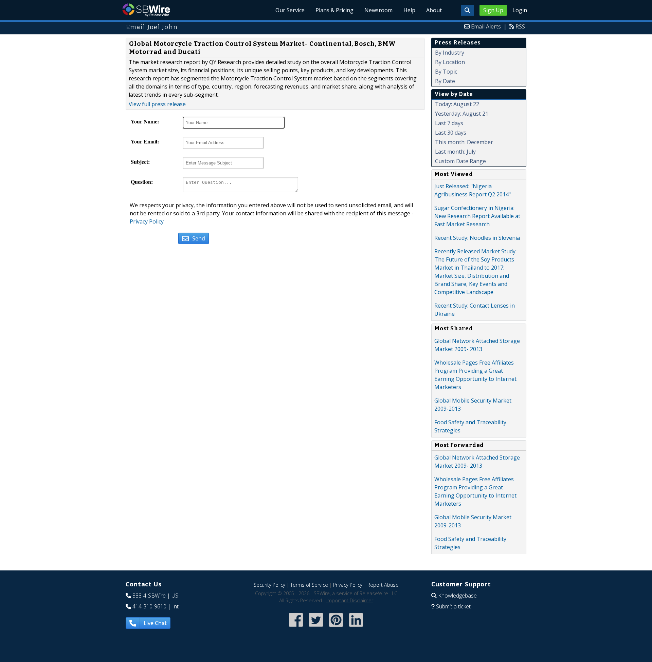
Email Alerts (486, 26)
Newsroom (378, 10)
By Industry (449, 52)
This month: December (464, 142)
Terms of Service (309, 585)
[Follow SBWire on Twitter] (316, 627)
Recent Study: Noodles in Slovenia (477, 237)
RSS (520, 26)
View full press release (157, 104)
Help (409, 10)
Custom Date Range (460, 161)
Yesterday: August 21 (461, 113)
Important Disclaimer (349, 600)
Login (519, 10)
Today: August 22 (457, 104)
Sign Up (493, 10)
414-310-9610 (149, 606)
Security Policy (269, 585)
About (434, 10)
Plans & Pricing (334, 10)
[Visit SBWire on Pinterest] (336, 627)
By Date (445, 81)
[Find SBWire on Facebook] (296, 627)
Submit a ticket (453, 606)
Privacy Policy (147, 221)
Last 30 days (450, 132)
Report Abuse (383, 585)
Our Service (290, 10)
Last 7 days (449, 123)
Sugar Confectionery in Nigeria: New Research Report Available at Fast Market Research (477, 216)
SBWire (146, 10)
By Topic (446, 71)
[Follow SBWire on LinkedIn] (356, 627)
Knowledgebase (457, 595)
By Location (450, 62)
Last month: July (455, 151)
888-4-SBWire (149, 595)
